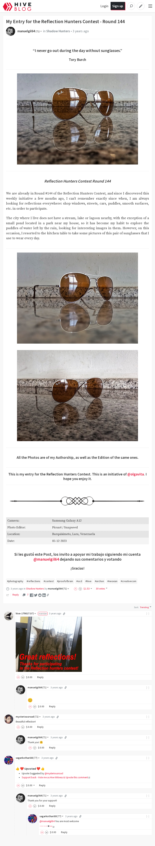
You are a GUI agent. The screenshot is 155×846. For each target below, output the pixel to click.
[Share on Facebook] (31, 595)
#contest (49, 581)
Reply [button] (40, 677)
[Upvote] (76, 588)
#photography (15, 581)
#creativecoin (128, 581)
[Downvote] (80, 588)
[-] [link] (148, 613)
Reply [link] (15, 594)
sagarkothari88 (26, 757)
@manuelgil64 (46, 559)
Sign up (117, 6)
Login (104, 6)
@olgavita (135, 474)
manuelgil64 (28, 31)
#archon (99, 581)
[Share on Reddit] (40, 595)
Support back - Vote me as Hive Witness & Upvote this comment (55, 777)
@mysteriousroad (54, 773)
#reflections (33, 581)
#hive (88, 581)
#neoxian (112, 581)
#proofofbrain (65, 581)
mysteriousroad (27, 716)
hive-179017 (25, 613)
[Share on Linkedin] (44, 595)
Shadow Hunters (58, 31)
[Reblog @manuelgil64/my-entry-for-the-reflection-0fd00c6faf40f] (7, 594)
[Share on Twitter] (35, 595)
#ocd (79, 581)
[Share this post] (48, 595)
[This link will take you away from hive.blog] (47, 826)
